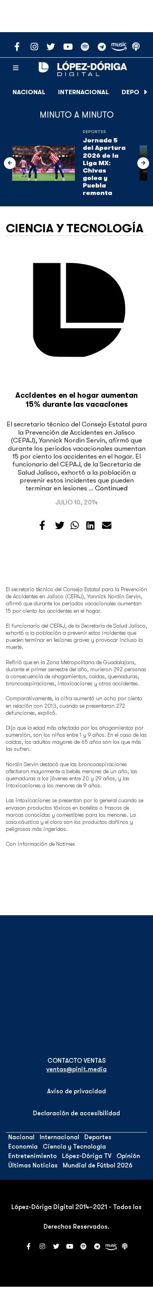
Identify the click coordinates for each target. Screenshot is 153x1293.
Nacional (29, 92)
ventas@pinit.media (76, 1069)
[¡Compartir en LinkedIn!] (90, 525)
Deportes (94, 131)
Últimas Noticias (33, 1165)
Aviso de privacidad (76, 1091)
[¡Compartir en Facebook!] (42, 525)
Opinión (128, 1156)
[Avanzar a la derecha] (146, 92)
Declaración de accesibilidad (76, 1113)
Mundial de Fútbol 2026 (98, 1165)
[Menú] (15, 68)
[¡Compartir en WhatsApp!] (75, 525)
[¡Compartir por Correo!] (106, 525)
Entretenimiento (32, 1156)
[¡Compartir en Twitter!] (59, 525)
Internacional (83, 92)
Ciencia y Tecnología (75, 228)
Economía (23, 1146)
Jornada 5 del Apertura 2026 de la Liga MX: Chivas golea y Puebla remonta (104, 167)
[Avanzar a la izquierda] (10, 163)
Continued (111, 488)
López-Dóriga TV (86, 1156)
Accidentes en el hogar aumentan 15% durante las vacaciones (76, 400)
